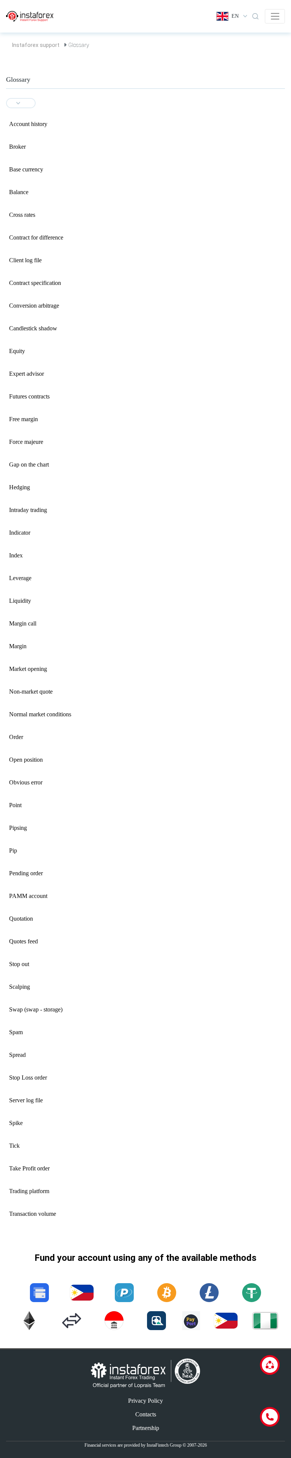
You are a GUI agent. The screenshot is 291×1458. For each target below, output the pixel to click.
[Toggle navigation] (275, 16)
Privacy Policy (145, 1400)
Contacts (145, 1414)
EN (235, 16)
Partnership (145, 1428)
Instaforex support (35, 45)
